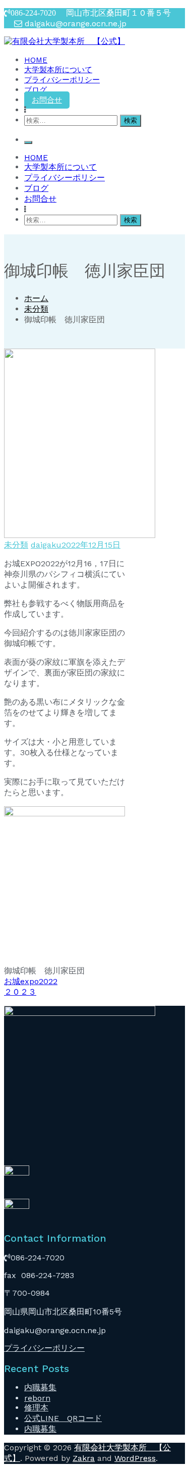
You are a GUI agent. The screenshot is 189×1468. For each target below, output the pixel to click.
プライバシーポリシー (62, 79)
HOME (35, 60)
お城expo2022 (30, 981)
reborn (37, 1398)
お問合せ (47, 100)
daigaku (46, 545)
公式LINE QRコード (63, 1418)
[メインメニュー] (28, 142)
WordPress (135, 1458)
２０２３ (20, 992)
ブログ (35, 89)
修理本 (36, 1407)
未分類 (16, 545)
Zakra (84, 1458)
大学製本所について (58, 69)
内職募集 (40, 1387)
